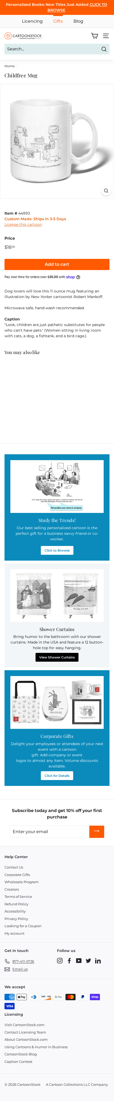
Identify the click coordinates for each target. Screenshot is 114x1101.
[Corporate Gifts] (57, 702)
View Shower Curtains (57, 657)
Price (10, 238)
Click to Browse (57, 550)
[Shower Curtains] (57, 595)
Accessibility (15, 911)
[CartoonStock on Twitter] (88, 960)
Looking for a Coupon (23, 926)
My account (14, 933)
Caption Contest (18, 1061)
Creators (12, 889)
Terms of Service (18, 896)
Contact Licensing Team (25, 1032)
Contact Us (14, 867)
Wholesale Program (22, 882)
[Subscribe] (96, 832)
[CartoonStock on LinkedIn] (98, 960)
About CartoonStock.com (26, 1039)
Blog (78, 21)
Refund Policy (16, 904)
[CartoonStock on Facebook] (69, 960)
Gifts (58, 21)
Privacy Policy (16, 919)
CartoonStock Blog (21, 1054)
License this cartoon (23, 224)
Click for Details (57, 776)
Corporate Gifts (17, 875)
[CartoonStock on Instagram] (60, 960)
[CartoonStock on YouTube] (79, 960)
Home (10, 66)
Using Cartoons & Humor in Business (36, 1047)
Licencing (32, 21)
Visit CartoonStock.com (25, 1025)
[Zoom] (106, 191)
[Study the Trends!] (57, 486)
